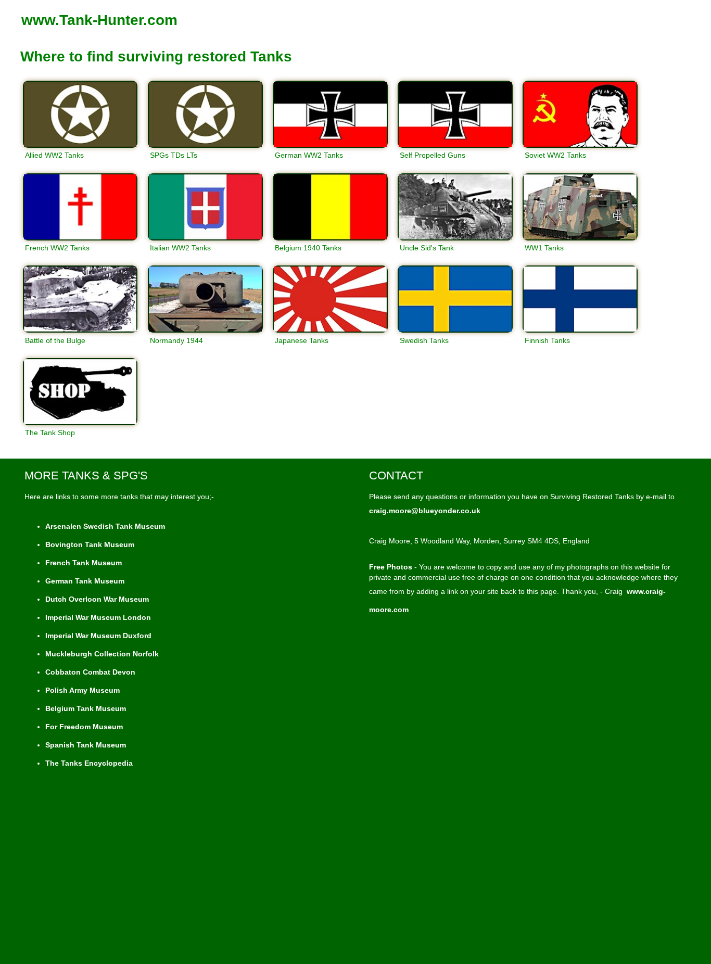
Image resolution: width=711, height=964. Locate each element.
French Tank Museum (83, 563)
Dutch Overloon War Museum (97, 599)
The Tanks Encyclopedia (89, 763)
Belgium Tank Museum (85, 708)
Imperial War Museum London (98, 617)
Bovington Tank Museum (89, 544)
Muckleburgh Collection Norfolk (102, 654)
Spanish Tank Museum (85, 745)
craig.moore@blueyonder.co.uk (424, 510)
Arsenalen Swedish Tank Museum (105, 526)
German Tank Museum (84, 581)
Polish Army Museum (82, 690)
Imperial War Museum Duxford (98, 635)
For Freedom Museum (84, 726)
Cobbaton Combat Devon (90, 672)
